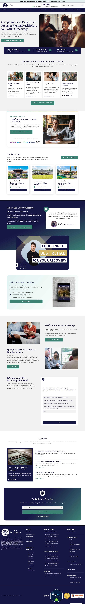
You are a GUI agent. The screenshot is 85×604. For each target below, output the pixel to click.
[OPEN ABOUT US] (55, 10)
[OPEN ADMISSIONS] (31, 10)
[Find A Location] (50, 50)
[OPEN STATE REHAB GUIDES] (83, 10)
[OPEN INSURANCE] (19, 10)
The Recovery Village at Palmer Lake (17, 184)
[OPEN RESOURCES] (67, 10)
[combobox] (70, 5)
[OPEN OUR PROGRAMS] (44, 10)
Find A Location (41, 49)
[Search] (82, 5)
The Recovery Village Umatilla (64, 184)
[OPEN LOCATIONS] (7, 10)
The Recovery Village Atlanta (40, 184)
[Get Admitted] (76, 50)
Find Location (42, 511)
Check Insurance (13, 49)
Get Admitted (61, 49)
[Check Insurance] (29, 50)
